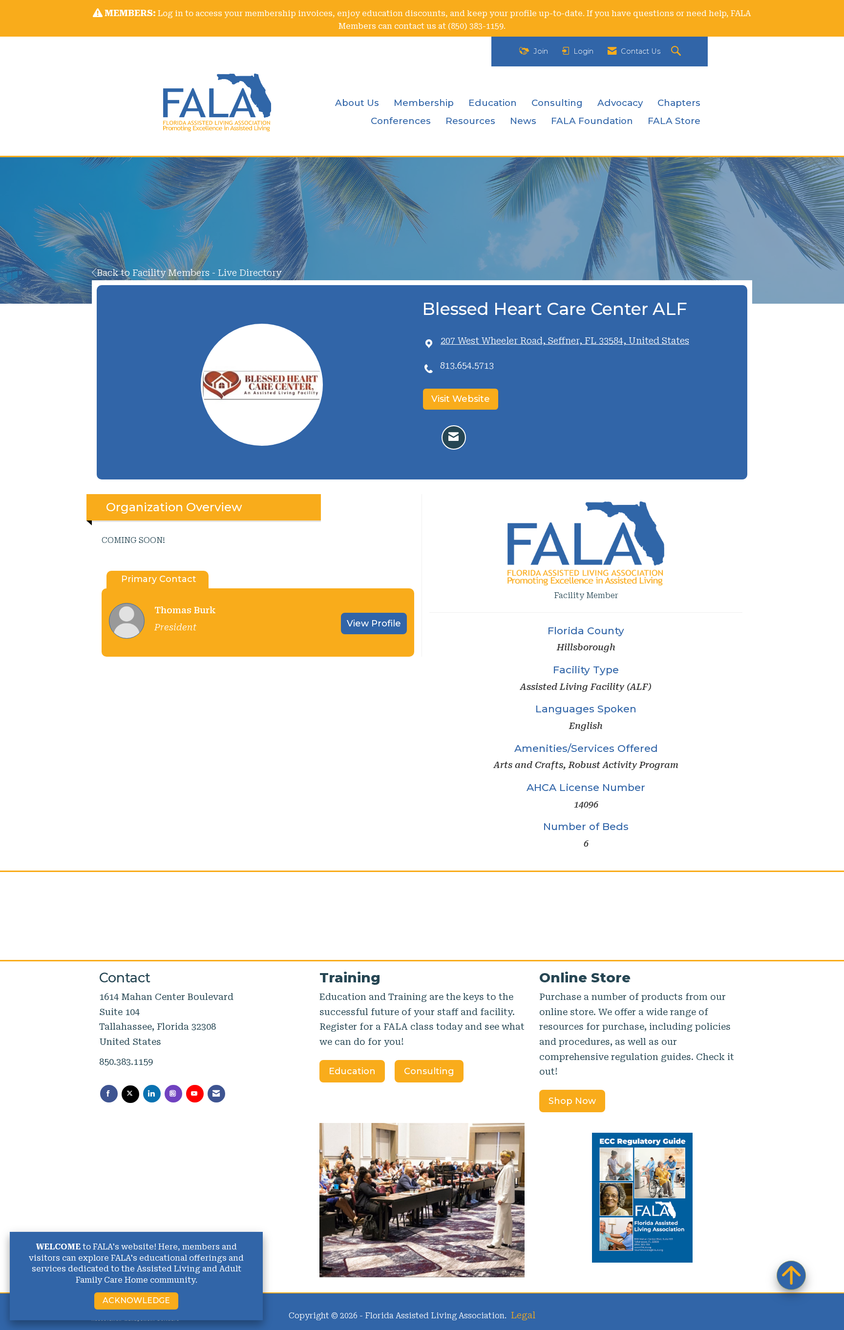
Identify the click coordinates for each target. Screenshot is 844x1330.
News (523, 120)
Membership (424, 102)
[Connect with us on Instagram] (173, 1093)
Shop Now (572, 1101)
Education (492, 102)
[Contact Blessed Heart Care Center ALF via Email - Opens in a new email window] (454, 437)
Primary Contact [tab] (158, 579)
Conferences (401, 120)
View (374, 623)
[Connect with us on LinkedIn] (152, 1093)
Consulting (557, 102)
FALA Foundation (592, 120)
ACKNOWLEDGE (136, 1300)
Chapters (678, 102)
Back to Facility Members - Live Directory (189, 273)
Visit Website (460, 399)
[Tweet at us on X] (130, 1094)
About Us (357, 102)
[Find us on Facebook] (109, 1093)
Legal (523, 1315)
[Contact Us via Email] (216, 1093)
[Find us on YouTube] (195, 1093)
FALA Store (674, 120)
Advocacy (620, 102)
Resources (470, 120)
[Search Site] (677, 51)
